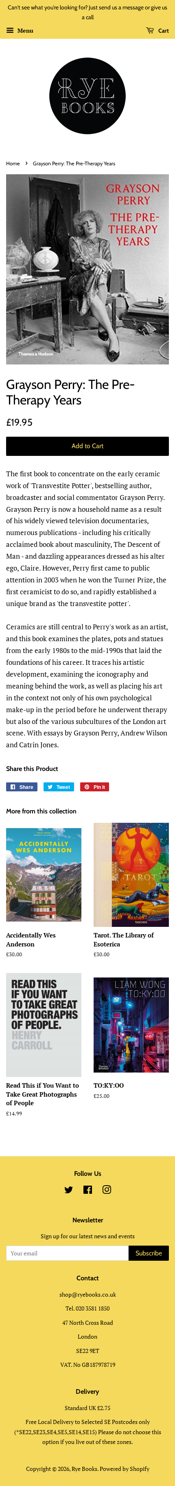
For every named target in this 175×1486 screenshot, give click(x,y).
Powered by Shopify (124, 1469)
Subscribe (149, 1253)
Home (13, 163)
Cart (163, 30)
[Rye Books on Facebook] (87, 1191)
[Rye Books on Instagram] (106, 1191)
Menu (24, 30)
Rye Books (84, 1469)
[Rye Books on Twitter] (68, 1191)
